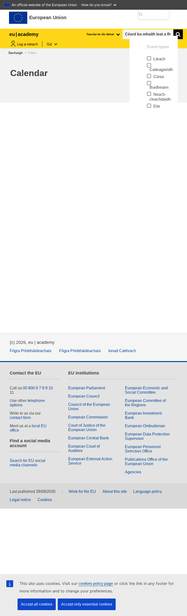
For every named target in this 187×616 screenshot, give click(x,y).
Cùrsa (158, 77)
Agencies (133, 472)
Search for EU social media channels (27, 463)
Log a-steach (27, 44)
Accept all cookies (36, 604)
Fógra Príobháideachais (30, 351)
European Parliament (86, 388)
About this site (115, 491)
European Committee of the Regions (145, 403)
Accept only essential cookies (86, 604)
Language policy (147, 491)
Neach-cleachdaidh (160, 96)
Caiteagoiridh (161, 70)
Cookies (44, 500)
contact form (20, 418)
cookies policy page (96, 583)
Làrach (159, 59)
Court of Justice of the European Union (86, 427)
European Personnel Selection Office (143, 449)
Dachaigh (16, 53)
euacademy (23, 34)
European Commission (88, 417)
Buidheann (159, 87)
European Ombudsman (145, 426)
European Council (84, 396)
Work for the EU (82, 491)
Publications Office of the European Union (146, 461)
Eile (156, 106)
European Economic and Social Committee (146, 390)
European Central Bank (88, 438)
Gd (50, 44)
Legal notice (20, 500)
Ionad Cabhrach (122, 351)
